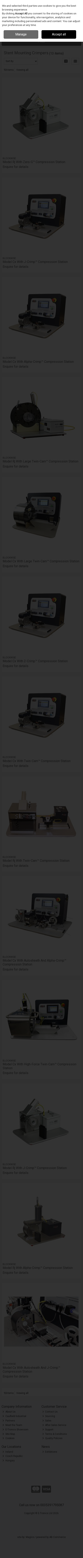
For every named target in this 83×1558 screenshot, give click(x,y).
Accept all (59, 34)
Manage (21, 34)
